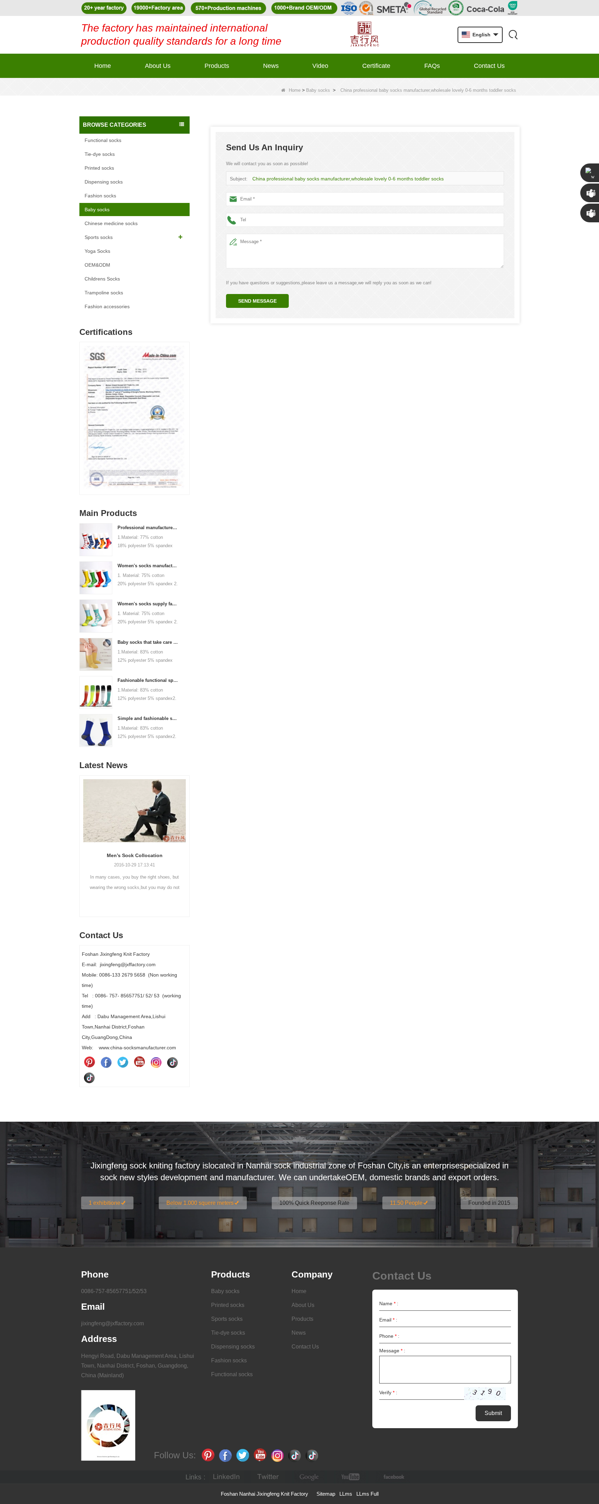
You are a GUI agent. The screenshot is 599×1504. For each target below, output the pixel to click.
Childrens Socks (102, 279)
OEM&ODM (97, 265)
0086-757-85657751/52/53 (114, 1291)
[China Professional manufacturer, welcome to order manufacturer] (96, 539)
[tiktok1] (173, 1062)
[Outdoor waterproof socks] (134, 810)
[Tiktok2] (89, 1077)
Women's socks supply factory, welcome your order (148, 603)
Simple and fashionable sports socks (148, 718)
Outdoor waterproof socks (134, 855)
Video (320, 65)
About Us (158, 65)
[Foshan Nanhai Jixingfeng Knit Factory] (364, 34)
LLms (345, 1494)
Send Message (257, 301)
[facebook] (392, 1477)
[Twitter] (123, 1062)
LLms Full (367, 1494)
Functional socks (103, 140)
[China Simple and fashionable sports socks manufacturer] (96, 730)
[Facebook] (106, 1062)
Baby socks (318, 90)
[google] (309, 1477)
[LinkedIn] (226, 1477)
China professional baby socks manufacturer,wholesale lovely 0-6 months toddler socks (348, 178)
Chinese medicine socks (111, 223)
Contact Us (489, 65)
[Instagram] (156, 1062)
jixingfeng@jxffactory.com (112, 1323)
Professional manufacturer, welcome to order (148, 527)
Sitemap (325, 1494)
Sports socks (99, 237)
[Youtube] (139, 1062)
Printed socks (99, 168)
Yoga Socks (97, 251)
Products (217, 65)
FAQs (432, 65)
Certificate (376, 65)
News (271, 65)
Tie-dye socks (100, 154)
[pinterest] (89, 1062)
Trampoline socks (104, 292)
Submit (493, 1413)
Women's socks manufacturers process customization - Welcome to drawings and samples (148, 565)
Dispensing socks (104, 182)
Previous (82, 407)
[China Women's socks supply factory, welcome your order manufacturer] (96, 615)
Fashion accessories (107, 306)
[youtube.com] (351, 1477)
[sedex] (134, 420)
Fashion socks (100, 195)
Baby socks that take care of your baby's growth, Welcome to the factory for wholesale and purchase (148, 642)
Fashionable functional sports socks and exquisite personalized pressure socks (148, 680)
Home (102, 65)
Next (187, 407)
